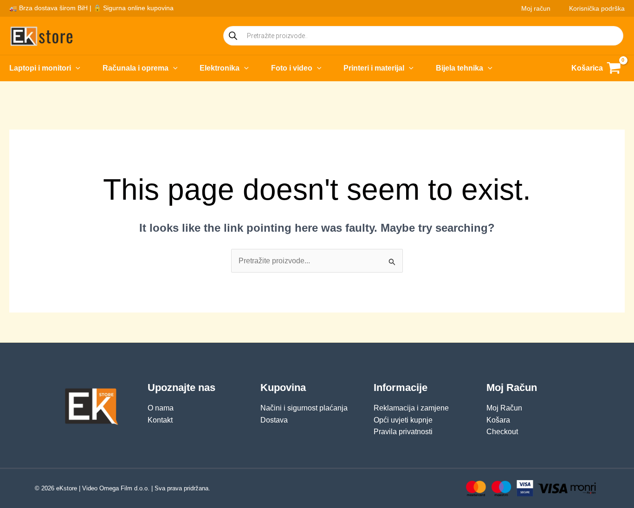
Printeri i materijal (373, 68)
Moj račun (535, 8)
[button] (75, 68)
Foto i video (291, 68)
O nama (161, 408)
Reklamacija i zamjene (411, 408)
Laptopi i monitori (40, 68)
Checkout (502, 432)
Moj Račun (504, 408)
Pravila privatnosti (403, 432)
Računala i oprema (135, 68)
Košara (498, 420)
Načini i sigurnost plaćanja (304, 408)
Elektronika (219, 68)
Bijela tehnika (459, 68)
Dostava (274, 420)
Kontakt (160, 420)
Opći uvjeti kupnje (403, 420)
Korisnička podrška (597, 8)
